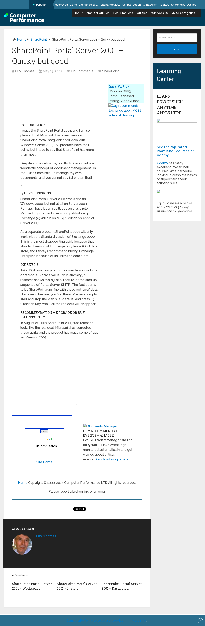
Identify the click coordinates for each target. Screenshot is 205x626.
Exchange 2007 (89, 4)
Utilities (191, 4)
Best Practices (123, 13)
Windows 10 (159, 13)
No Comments (82, 71)
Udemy (162, 163)
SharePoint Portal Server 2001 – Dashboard (121, 586)
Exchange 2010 (110, 4)
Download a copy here (111, 459)
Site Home (44, 462)
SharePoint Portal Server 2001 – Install (77, 586)
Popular (41, 4)
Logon (137, 4)
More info (139, 620)
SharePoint (178, 4)
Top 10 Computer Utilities (91, 13)
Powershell (61, 4)
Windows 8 (150, 4)
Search (176, 49)
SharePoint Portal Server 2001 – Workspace (32, 586)
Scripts (126, 4)
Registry (164, 4)
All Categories (185, 13)
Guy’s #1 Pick (118, 86)
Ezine (73, 4)
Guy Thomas (24, 71)
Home (21, 39)
